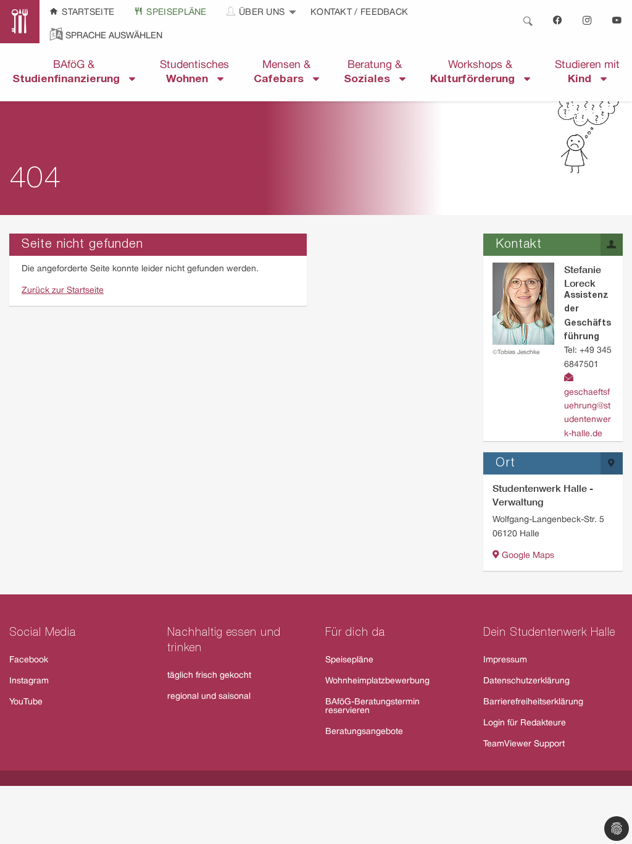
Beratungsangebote (364, 732)
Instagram (29, 681)
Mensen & (283, 72)
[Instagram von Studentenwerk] (587, 21)
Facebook (28, 660)
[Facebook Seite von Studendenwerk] (558, 21)
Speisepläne (175, 13)
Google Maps (526, 556)
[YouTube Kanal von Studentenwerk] (617, 21)
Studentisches (194, 72)
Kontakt (332, 13)
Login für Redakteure (524, 723)
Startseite (86, 13)
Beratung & (373, 72)
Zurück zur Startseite (63, 291)
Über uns (260, 13)
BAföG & (70, 72)
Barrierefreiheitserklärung (533, 702)
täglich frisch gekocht (209, 676)
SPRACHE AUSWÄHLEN (113, 36)
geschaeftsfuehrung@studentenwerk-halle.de (587, 413)
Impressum (505, 660)
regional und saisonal (209, 697)
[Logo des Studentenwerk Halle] (20, 21)
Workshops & (477, 72)
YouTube (26, 702)
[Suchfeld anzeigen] (528, 21)
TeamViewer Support (524, 744)
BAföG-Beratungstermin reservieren (372, 706)
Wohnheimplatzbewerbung (377, 681)
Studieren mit (587, 72)
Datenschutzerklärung (526, 681)
